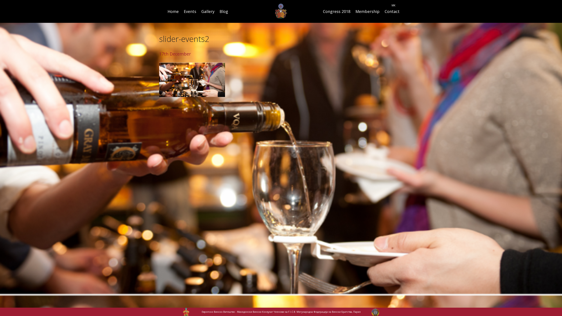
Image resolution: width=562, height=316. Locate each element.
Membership (367, 11)
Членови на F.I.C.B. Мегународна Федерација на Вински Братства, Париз (317, 311)
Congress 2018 (336, 11)
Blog (224, 11)
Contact (392, 11)
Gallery (207, 11)
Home (173, 11)
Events (190, 11)
